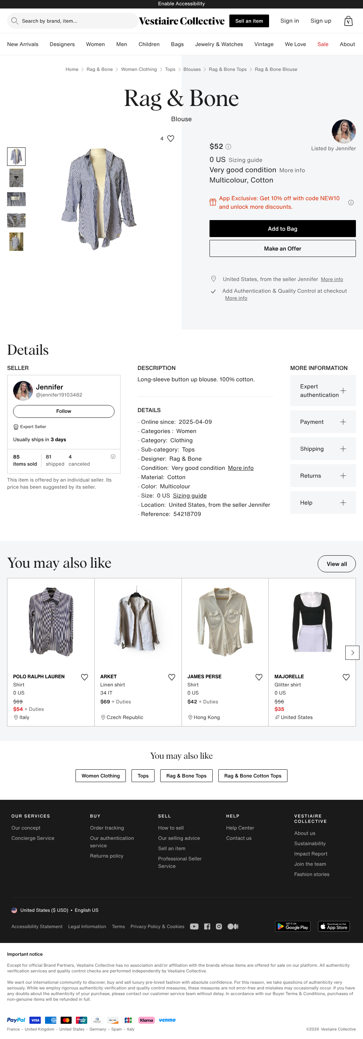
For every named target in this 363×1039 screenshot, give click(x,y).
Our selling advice (179, 838)
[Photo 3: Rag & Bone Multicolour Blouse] (16, 199)
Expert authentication (319, 390)
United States (72, 1029)
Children (149, 44)
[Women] (110, 44)
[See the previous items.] (11, 653)
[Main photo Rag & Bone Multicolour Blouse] (16, 156)
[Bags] (189, 44)
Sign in (289, 20)
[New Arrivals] (44, 44)
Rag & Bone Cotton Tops (252, 776)
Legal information (87, 926)
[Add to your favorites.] (84, 677)
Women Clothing (139, 69)
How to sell (171, 828)
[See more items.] (352, 653)
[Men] (133, 44)
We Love (295, 44)
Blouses (192, 69)
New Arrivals (22, 44)
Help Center (240, 828)
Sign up (321, 20)
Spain (116, 1029)
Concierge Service (32, 838)
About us (304, 833)
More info (292, 170)
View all (336, 564)
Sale (323, 44)
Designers (62, 44)
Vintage (263, 44)
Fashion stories (311, 874)
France (13, 1029)
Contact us (239, 838)
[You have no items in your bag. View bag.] (348, 21)
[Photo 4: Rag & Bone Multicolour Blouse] (16, 220)
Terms (118, 926)
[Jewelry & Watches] (248, 44)
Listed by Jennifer (333, 148)
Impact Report (311, 854)
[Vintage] (279, 44)
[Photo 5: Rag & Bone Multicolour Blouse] (16, 241)
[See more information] (351, 202)
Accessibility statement (36, 926)
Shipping (312, 448)
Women (95, 44)
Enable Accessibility (181, 3)
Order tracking (107, 828)
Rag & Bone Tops (228, 69)
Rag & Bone (99, 69)
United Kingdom (40, 1029)
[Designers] (80, 44)
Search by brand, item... (49, 20)
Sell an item (249, 20)
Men (121, 44)
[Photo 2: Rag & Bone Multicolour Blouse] (16, 178)
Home (72, 69)
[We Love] (312, 44)
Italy (131, 1029)
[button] (348, 21)
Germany (97, 1029)
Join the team (310, 864)
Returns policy (106, 856)
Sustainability (310, 843)
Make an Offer (282, 248)
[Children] (165, 44)
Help (306, 502)
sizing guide (245, 160)
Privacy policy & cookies (157, 926)
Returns (310, 475)
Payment (312, 421)
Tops (170, 69)
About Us (351, 44)
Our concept (25, 828)
